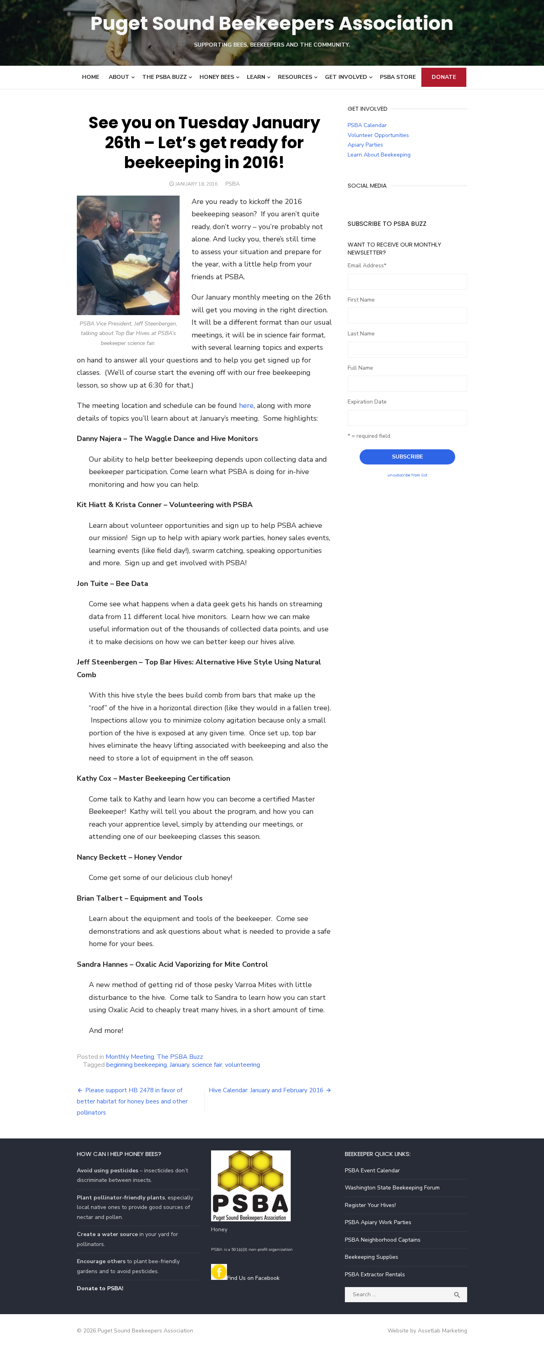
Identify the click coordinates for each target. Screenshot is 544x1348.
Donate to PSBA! (100, 1288)
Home (90, 77)
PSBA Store (398, 77)
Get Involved (346, 77)
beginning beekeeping (136, 1064)
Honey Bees (217, 77)
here (246, 405)
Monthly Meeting (130, 1056)
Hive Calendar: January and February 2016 (266, 1090)
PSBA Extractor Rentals (375, 1274)
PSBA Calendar (367, 125)
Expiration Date (367, 402)
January (179, 1064)
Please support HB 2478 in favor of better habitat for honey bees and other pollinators (132, 1101)
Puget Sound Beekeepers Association (272, 23)
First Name (361, 300)
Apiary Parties (365, 145)
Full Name (360, 368)
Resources (295, 77)
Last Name (361, 333)
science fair (207, 1064)
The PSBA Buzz (164, 77)
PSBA (232, 184)
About (119, 77)
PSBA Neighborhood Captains (383, 1240)
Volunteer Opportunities (378, 135)
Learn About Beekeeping (379, 155)
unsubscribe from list (407, 475)
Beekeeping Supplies (371, 1257)
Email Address (367, 265)
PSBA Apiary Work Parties (378, 1222)
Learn (256, 77)
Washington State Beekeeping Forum (392, 1187)
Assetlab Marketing (442, 1330)
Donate (444, 77)
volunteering (242, 1064)
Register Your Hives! (370, 1205)
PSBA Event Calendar (372, 1170)
